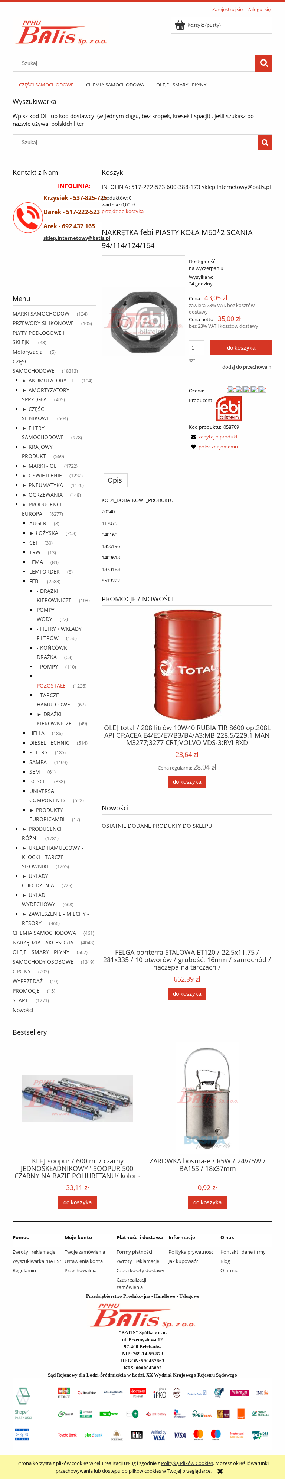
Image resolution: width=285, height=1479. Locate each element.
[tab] (116, 480)
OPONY (22, 971)
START (20, 1000)
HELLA (37, 733)
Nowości (23, 1009)
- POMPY (47, 666)
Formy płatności (134, 1251)
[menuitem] (46, 84)
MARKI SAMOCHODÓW (41, 313)
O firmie (229, 1270)
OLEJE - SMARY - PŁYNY (41, 952)
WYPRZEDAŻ (28, 981)
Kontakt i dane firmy (243, 1251)
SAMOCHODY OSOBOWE (43, 961)
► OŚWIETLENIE (42, 475)
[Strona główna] (61, 30)
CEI (33, 542)
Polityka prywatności (191, 1251)
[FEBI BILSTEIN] (229, 408)
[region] (54, 275)
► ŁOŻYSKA (43, 532)
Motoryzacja (28, 351)
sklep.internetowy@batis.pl (76, 238)
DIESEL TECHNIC (49, 742)
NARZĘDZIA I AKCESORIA (43, 942)
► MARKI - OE (39, 465)
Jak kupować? (183, 1261)
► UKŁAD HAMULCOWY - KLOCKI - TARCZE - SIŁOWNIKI (52, 857)
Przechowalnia (80, 1270)
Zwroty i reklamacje (34, 1251)
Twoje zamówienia (85, 1251)
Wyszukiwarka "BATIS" (37, 1261)
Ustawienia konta (84, 1261)
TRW (34, 552)
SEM (34, 771)
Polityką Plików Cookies (187, 1463)
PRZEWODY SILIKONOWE (43, 323)
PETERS (38, 752)
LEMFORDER (44, 571)
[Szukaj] (263, 63)
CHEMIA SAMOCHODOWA (44, 932)
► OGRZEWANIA (42, 494)
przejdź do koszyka (123, 211)
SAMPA (38, 761)
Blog (225, 1261)
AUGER (37, 523)
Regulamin (24, 1270)
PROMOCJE (26, 990)
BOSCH (38, 781)
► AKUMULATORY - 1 (48, 380)
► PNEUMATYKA (42, 485)
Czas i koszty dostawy (140, 1270)
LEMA (36, 561)
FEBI (34, 581)
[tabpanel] (187, 540)
